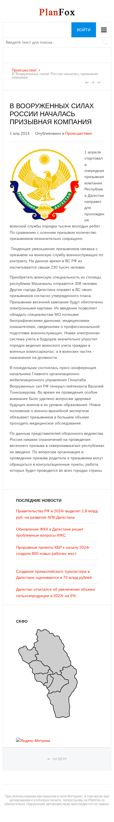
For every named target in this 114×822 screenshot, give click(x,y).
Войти (83, 30)
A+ (87, 82)
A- (99, 82)
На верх (60, 759)
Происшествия (24, 70)
